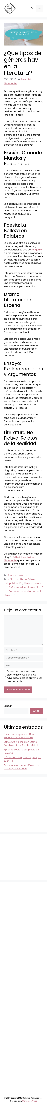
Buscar (8, 706)
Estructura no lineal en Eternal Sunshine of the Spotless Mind (21, 743)
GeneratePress (29, 1101)
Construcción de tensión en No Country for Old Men (21, 767)
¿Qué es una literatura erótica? (25, 587)
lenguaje (37, 249)
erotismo (22, 579)
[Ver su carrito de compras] (32, 8)
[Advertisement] (23, 804)
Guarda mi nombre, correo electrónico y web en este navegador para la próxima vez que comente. (24, 676)
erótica (11, 579)
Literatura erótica (17, 575)
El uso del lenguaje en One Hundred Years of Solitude (19, 736)
